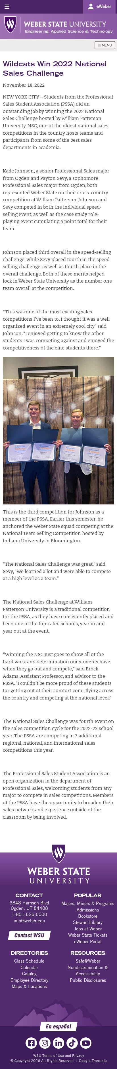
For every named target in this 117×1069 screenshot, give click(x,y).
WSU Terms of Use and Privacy (58, 1055)
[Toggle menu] (7, 6)
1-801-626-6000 (29, 914)
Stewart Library (88, 922)
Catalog (29, 973)
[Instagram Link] (45, 1043)
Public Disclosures (88, 980)
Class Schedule (29, 961)
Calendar (29, 967)
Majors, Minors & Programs (87, 903)
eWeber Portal (87, 941)
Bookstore (87, 916)
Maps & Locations (29, 986)
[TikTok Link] (72, 1043)
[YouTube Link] (85, 1043)
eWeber (104, 6)
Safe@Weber (88, 961)
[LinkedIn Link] (58, 1043)
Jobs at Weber (88, 929)
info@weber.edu (29, 920)
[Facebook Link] (31, 1043)
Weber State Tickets (87, 935)
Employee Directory (29, 980)
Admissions (88, 910)
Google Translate (93, 1060)
